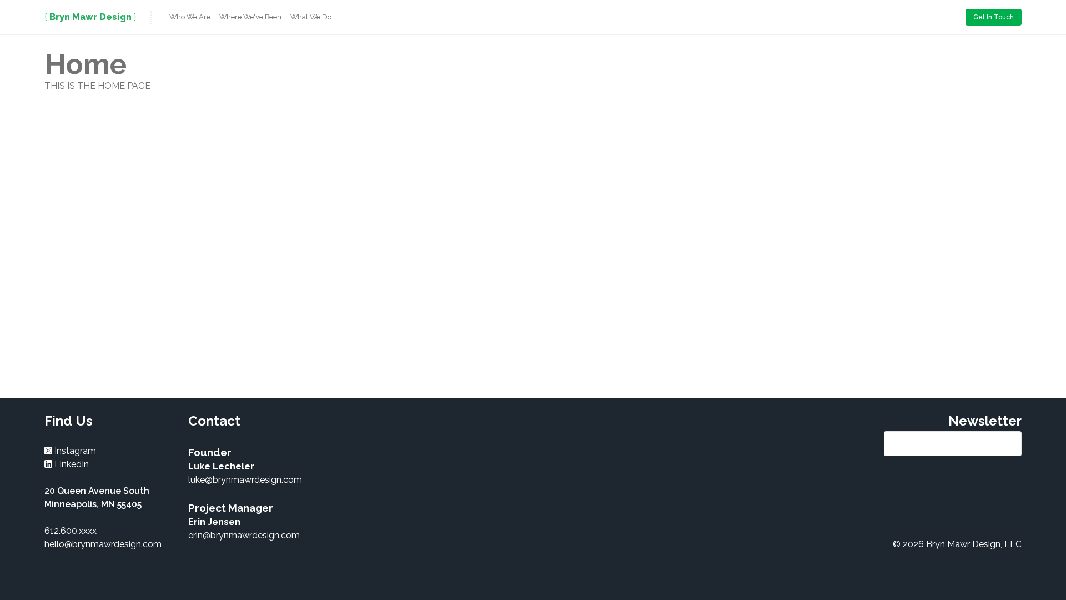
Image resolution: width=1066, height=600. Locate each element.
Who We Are (189, 17)
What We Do (310, 17)
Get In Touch (993, 17)
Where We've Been (250, 17)
